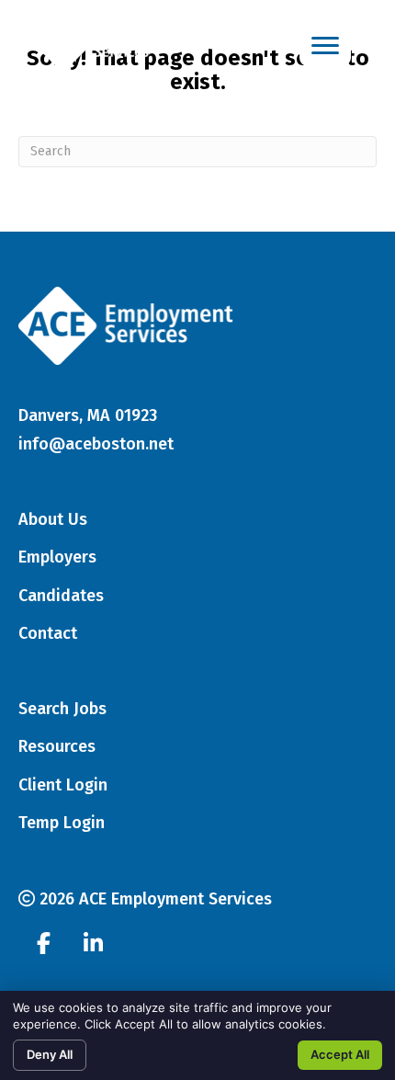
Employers (57, 557)
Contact (47, 633)
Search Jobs (62, 709)
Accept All (339, 1054)
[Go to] (43, 946)
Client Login (62, 785)
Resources (57, 746)
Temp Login (61, 823)
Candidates (61, 595)
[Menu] (325, 46)
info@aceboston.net (96, 444)
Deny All (50, 1054)
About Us (52, 519)
